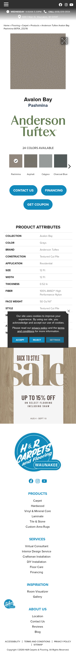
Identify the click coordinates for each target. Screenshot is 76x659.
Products (35, 25)
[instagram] (65, 4)
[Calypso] (45, 160)
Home (7, 25)
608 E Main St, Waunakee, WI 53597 (40, 16)
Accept (20, 339)
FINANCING (54, 190)
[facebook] (60, 4)
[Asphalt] (30, 160)
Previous (6, 161)
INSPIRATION (37, 584)
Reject (37, 339)
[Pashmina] (15, 160)
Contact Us (23, 190)
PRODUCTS (37, 493)
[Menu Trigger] (6, 4)
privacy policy (39, 327)
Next (69, 161)
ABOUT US (37, 609)
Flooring (16, 25)
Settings (55, 339)
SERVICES (37, 539)
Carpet (25, 25)
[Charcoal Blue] (60, 160)
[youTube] (71, 4)
